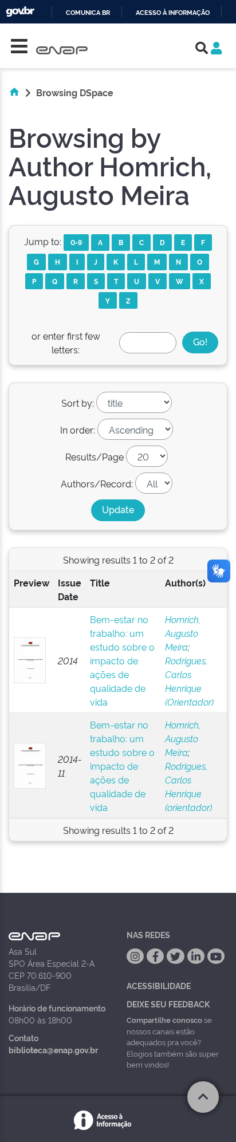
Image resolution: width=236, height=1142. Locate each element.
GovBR (20, 11)
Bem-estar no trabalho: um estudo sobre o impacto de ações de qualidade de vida (122, 660)
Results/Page (94, 456)
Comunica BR (88, 13)
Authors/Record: (97, 483)
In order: (77, 429)
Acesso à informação (173, 13)
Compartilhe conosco (164, 1019)
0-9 (76, 242)
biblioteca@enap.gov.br (53, 1049)
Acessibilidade (159, 985)
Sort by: (77, 402)
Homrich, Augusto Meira (182, 633)
